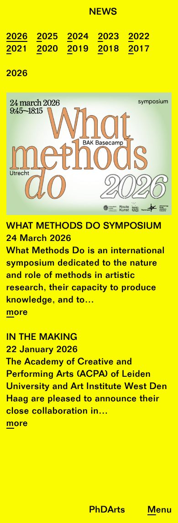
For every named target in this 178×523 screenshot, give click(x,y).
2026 (17, 37)
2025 (47, 37)
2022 (139, 37)
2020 (47, 49)
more (17, 313)
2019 (78, 49)
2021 (17, 49)
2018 (108, 49)
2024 (78, 37)
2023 (108, 37)
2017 (139, 49)
